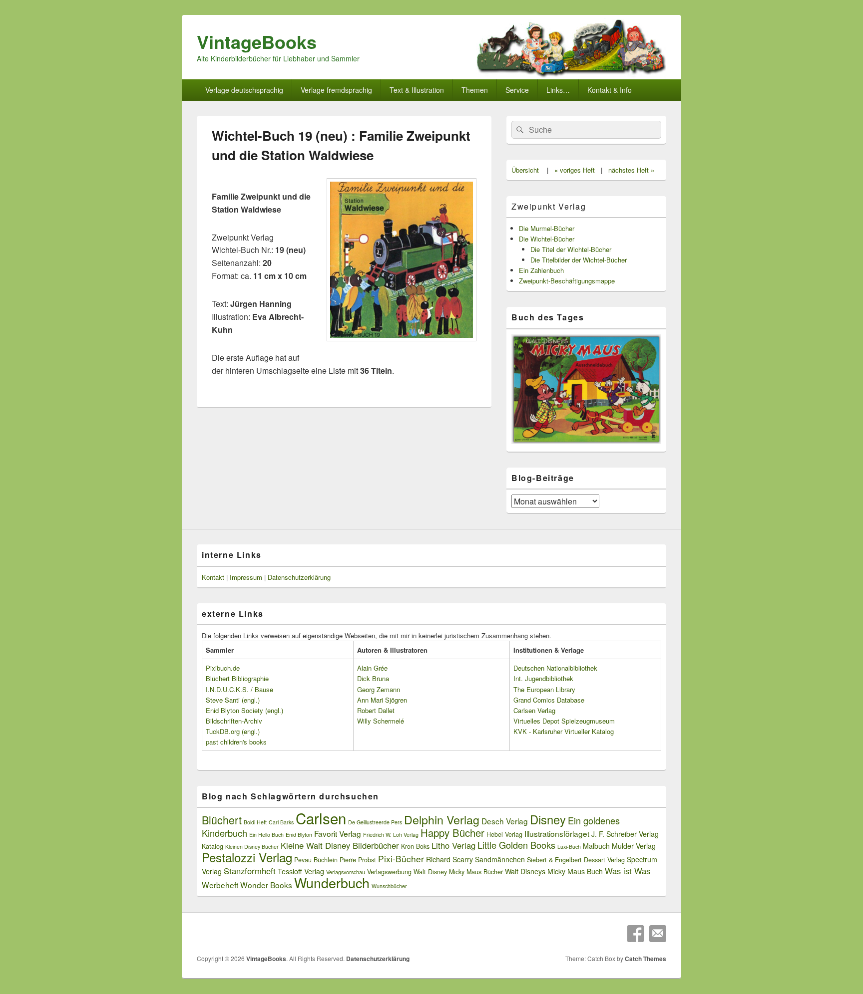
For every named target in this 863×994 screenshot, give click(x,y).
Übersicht (525, 170)
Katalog (212, 846)
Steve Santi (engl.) (233, 700)
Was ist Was (627, 871)
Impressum (246, 577)
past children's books (236, 741)
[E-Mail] (657, 933)
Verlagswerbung (389, 871)
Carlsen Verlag (534, 710)
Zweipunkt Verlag (548, 206)
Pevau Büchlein (316, 859)
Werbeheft (220, 884)
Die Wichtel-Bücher (546, 239)
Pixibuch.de (223, 668)
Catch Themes (645, 958)
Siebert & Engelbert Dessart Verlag (576, 859)
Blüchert (222, 819)
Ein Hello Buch (266, 834)
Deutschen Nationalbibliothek (555, 668)
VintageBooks (257, 41)
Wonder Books (266, 884)
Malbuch (596, 846)
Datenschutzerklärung (299, 577)
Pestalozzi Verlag (247, 857)
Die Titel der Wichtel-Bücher (570, 249)
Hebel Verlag (504, 834)
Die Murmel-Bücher (546, 228)
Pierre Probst (358, 859)
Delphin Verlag (441, 819)
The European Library (544, 689)
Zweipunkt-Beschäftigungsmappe (567, 280)
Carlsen (321, 817)
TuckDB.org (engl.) (233, 731)
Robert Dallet (376, 710)
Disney (548, 819)
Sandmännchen (500, 859)
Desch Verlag (504, 820)
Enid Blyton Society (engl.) (244, 710)
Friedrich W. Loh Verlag (391, 834)
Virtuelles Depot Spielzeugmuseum (564, 721)
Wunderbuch (332, 882)
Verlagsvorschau (345, 872)
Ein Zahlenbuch (541, 270)
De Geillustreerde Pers (375, 822)
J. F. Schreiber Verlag (625, 834)
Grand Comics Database (548, 700)
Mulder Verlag (634, 846)
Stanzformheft (250, 871)
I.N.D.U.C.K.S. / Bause (239, 689)
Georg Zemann (378, 689)
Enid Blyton (299, 834)
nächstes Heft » (631, 170)
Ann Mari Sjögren (382, 700)
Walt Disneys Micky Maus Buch (554, 871)
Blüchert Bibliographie (237, 678)
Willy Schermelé (380, 721)
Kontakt (213, 577)
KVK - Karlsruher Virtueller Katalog (563, 731)
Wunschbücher (389, 886)
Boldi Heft (255, 822)
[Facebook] (635, 933)
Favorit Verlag (337, 833)
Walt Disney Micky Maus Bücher (458, 871)
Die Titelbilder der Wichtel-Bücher (578, 259)
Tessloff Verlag (301, 871)
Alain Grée (372, 668)
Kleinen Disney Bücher (252, 846)
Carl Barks (281, 822)
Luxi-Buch (569, 846)
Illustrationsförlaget (556, 833)
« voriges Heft (574, 170)
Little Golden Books (516, 844)
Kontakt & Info (609, 90)
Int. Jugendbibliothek (543, 678)
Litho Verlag (453, 845)
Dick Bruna (373, 678)
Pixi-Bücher (401, 858)
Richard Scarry (449, 859)
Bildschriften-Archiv (234, 721)
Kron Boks (415, 846)
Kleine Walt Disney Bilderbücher (340, 845)
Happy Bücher (452, 832)
